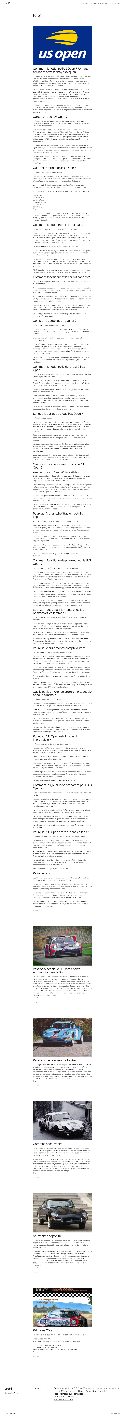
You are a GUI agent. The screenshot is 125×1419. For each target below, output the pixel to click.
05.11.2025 (36, 1002)
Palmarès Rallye (114, 3)
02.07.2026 (36, 911)
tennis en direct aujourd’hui (56, 89)
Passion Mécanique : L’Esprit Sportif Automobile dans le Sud (56, 970)
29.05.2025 (36, 1178)
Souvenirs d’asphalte (47, 1235)
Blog (39, 1388)
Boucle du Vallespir (89, 3)
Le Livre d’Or (102, 3)
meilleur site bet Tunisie (57, 993)
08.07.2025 (36, 1086)
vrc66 (7, 3)
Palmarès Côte (43, 1330)
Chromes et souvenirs (47, 1143)
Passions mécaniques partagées (55, 1060)
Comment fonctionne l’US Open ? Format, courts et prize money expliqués (60, 70)
